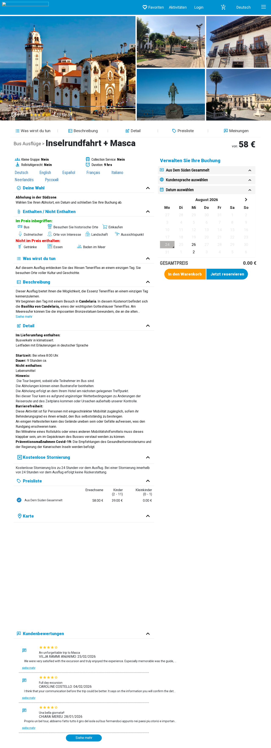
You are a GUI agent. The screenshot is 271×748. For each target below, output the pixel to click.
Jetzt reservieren (227, 274)
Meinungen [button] (239, 130)
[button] (223, 7)
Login (198, 7)
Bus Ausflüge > (30, 143)
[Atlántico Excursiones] (24, 3)
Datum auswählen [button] (180, 189)
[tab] (206, 170)
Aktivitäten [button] (178, 7)
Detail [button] (136, 130)
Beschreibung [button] (85, 130)
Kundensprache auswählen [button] (187, 179)
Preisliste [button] (185, 130)
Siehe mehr (24, 317)
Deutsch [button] (243, 7)
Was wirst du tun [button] (35, 130)
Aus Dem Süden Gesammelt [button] (187, 170)
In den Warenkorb (185, 274)
